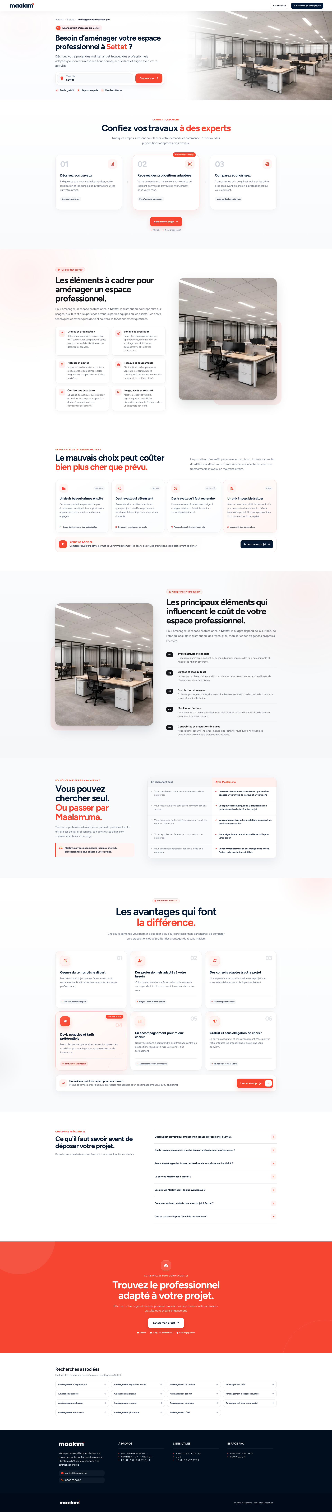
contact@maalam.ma (76, 1473)
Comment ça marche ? (137, 1457)
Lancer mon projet (164, 221)
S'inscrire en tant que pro (308, 5)
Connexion (280, 5)
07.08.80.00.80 (73, 1480)
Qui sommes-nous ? (134, 1453)
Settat (70, 19)
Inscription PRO (241, 1453)
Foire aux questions (135, 1460)
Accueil (59, 19)
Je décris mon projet (254, 544)
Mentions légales (188, 1453)
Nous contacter (187, 1460)
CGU (178, 1457)
